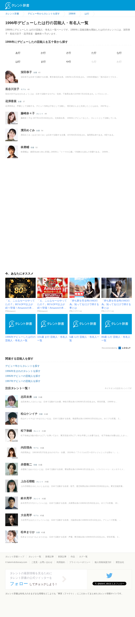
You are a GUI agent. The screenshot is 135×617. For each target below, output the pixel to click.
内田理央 (26, 447)
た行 (93, 52)
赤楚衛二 (26, 464)
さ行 (68, 52)
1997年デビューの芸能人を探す (22, 381)
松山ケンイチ (29, 413)
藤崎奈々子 (28, 113)
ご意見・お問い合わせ (41, 562)
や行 (68, 61)
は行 (17, 61)
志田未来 (26, 396)
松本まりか (28, 532)
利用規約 (61, 562)
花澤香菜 (11, 101)
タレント (39, 114)
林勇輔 (25, 147)
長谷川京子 (12, 89)
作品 (73, 556)
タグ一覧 (83, 556)
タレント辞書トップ (14, 556)
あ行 (17, 52)
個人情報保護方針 (103, 562)
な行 (119, 52)
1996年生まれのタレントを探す (22, 371)
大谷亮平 (26, 515)
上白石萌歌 (28, 481)
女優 (35, 72)
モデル (23, 89)
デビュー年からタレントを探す (22, 365)
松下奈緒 (26, 430)
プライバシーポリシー (79, 562)
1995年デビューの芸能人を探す (22, 376)
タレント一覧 (34, 556)
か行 (43, 52)
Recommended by (110, 348)
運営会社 (120, 562)
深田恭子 (26, 72)
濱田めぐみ (28, 130)
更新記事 (62, 556)
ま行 (43, 61)
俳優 (32, 147)
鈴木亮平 (26, 498)
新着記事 (49, 556)
